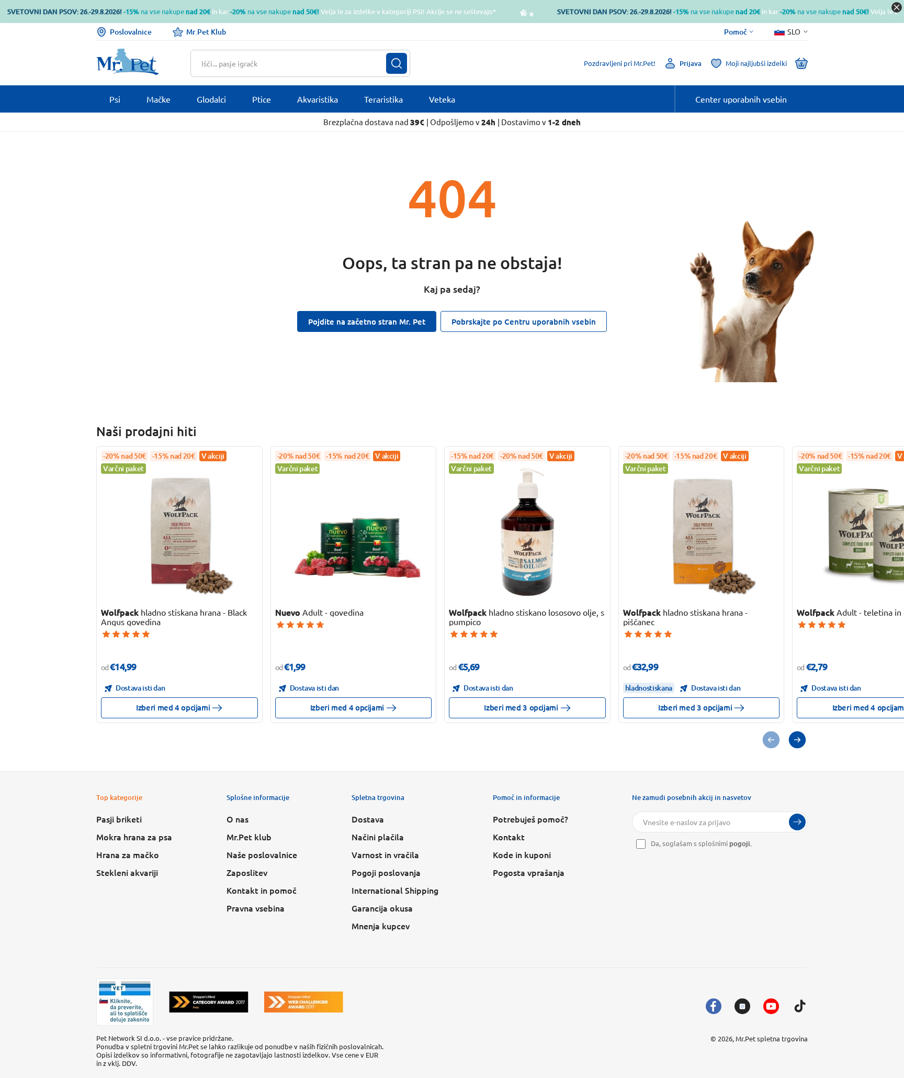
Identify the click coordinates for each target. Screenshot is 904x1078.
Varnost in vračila (385, 854)
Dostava (368, 819)
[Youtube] (771, 1006)
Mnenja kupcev (381, 925)
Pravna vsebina (256, 908)
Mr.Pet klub (249, 836)
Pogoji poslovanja (386, 872)
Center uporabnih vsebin (741, 99)
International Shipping (395, 890)
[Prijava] (797, 822)
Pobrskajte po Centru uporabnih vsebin (523, 321)
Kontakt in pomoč (262, 890)
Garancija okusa (382, 908)
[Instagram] (742, 1006)
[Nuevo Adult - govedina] (353, 531)
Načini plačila (378, 836)
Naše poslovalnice (262, 854)
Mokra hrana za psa (134, 836)
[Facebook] (713, 1006)
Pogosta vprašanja (528, 872)
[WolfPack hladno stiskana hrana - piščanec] (701, 531)
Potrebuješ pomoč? (530, 819)
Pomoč (735, 32)
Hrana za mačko (127, 854)
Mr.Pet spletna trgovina (772, 1038)
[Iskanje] (396, 63)
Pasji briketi (119, 819)
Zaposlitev (247, 872)
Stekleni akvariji (127, 872)
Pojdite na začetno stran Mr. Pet (366, 321)
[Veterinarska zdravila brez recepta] (124, 1002)
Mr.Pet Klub (206, 32)
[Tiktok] (800, 1006)
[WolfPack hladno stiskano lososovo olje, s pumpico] (527, 531)
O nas (237, 819)
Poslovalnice (131, 32)
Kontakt (509, 836)
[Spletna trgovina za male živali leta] (208, 1002)
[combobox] (293, 63)
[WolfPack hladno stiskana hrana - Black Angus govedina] (179, 531)
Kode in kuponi (522, 854)
